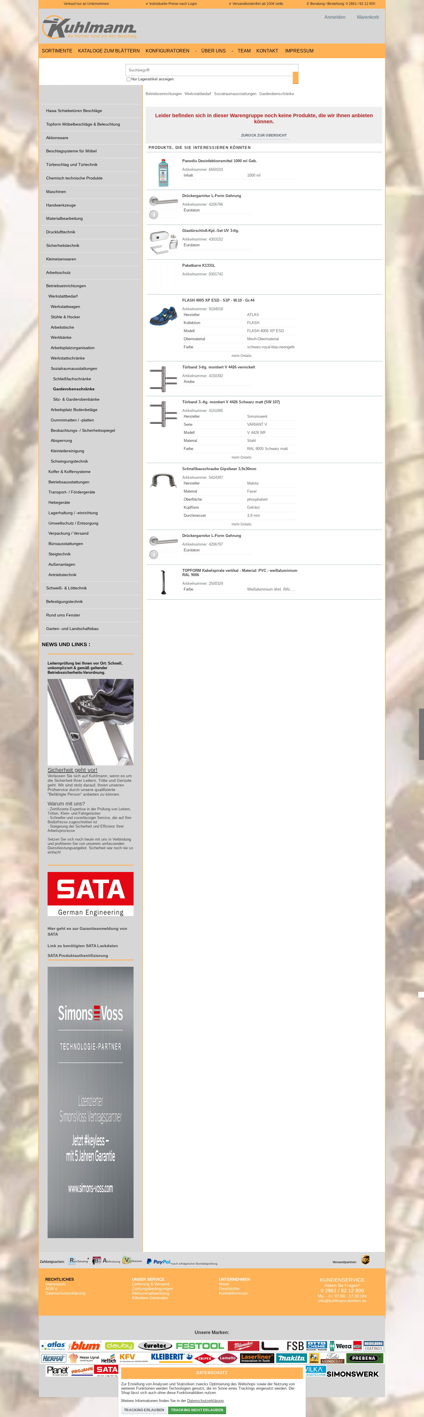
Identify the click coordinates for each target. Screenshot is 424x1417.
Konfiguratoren (168, 50)
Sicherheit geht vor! (72, 770)
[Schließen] (297, 1371)
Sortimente (57, 50)
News (224, 1284)
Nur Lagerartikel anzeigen (152, 79)
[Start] (91, 26)
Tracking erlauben (144, 1410)
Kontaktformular (233, 1293)
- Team (241, 50)
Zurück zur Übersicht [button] (264, 135)
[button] (240, 355)
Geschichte (229, 1288)
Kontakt (267, 50)
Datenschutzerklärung (65, 1293)
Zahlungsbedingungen (152, 1288)
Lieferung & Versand (150, 1284)
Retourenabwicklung (150, 1293)
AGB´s (51, 1288)
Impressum (299, 50)
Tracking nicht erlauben (197, 1410)
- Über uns (210, 50)
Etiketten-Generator (150, 1297)
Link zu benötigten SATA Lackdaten (83, 945)
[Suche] (296, 78)
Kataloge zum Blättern (109, 50)
